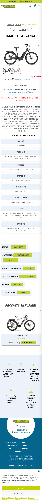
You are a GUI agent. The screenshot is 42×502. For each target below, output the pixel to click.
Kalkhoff (18, 247)
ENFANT (25, 448)
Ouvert (23, 292)
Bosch (17, 284)
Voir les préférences (21, 494)
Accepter (21, 488)
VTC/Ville (18, 25)
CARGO (25, 445)
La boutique (10, 25)
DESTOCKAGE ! (23, 255)
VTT (23, 442)
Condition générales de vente (21, 466)
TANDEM (17, 452)
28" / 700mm (27, 276)
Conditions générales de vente (33, 498)
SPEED (8, 448)
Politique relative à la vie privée (8, 498)
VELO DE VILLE (11, 445)
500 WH (29, 268)
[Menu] (39, 6)
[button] (39, 471)
